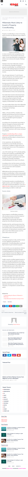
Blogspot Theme (9, 468)
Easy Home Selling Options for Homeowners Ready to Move (15, 338)
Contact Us (18, 466)
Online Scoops (4, 420)
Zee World (6, 403)
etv (4, 407)
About (13, 466)
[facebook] (20, 1)
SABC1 (5, 395)
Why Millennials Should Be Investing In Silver (14, 298)
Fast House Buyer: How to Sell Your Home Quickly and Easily (16, 333)
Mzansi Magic (7, 389)
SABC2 (5, 397)
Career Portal (4, 421)
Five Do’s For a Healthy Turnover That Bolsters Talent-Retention (15, 440)
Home (3, 17)
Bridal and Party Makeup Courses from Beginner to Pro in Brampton (13, 377)
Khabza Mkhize (6, 30)
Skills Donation (4, 419)
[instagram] (25, 1)
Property (6, 17)
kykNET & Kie (6, 410)
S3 (4, 393)
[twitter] (23, 1)
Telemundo (6, 401)
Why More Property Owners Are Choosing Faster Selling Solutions (15, 344)
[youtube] (19, 355)
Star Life (6, 399)
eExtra (5, 405)
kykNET (5, 409)
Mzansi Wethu (7, 391)
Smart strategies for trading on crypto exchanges (15, 434)
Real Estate (10, 301)
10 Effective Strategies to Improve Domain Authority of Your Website (16, 428)
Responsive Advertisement (14, 11)
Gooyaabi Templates (22, 468)
